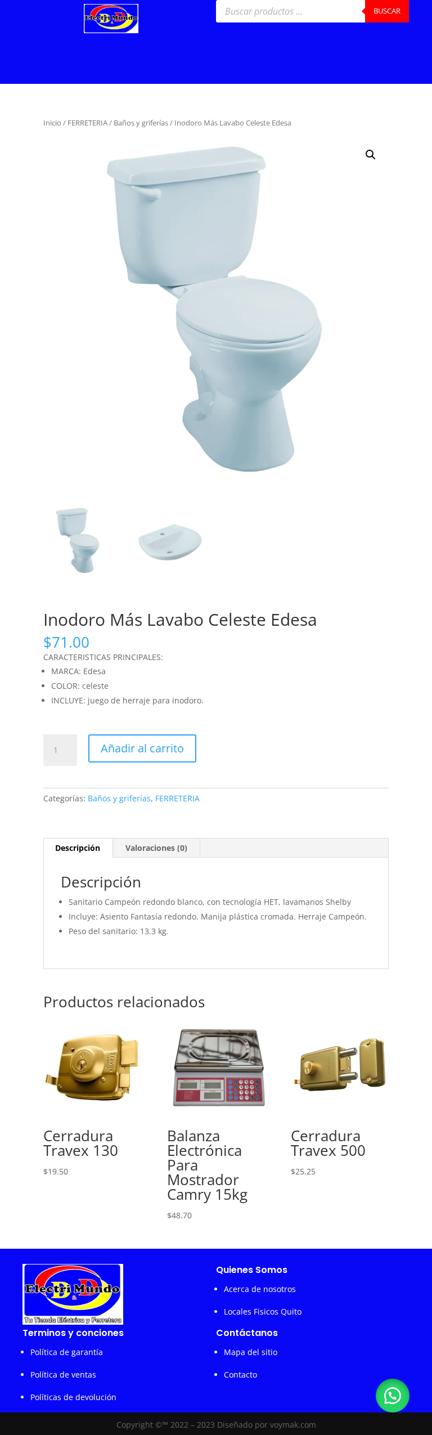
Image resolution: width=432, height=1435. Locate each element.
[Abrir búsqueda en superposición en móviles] (312, 11)
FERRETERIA (87, 123)
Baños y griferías (141, 123)
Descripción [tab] (77, 847)
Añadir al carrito (142, 748)
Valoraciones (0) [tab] (156, 847)
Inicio (52, 123)
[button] (371, 155)
